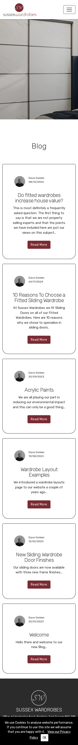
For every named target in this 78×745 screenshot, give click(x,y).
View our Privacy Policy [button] (50, 735)
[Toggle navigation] (69, 9)
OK (44, 738)
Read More (39, 245)
